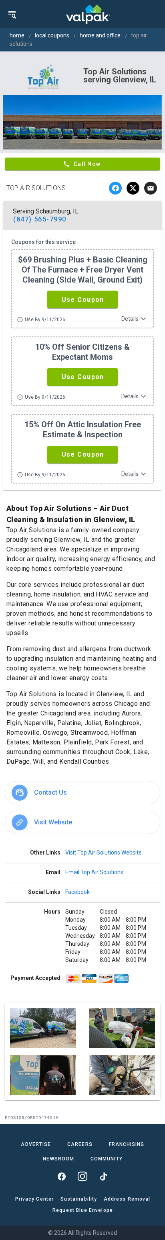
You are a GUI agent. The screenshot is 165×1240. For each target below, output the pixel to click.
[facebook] (115, 188)
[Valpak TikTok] (103, 1176)
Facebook (77, 892)
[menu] (12, 14)
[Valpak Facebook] (61, 1176)
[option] (82, 792)
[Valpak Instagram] (82, 1176)
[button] (82, 299)
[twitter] (133, 188)
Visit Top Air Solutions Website (103, 852)
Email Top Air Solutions (94, 872)
